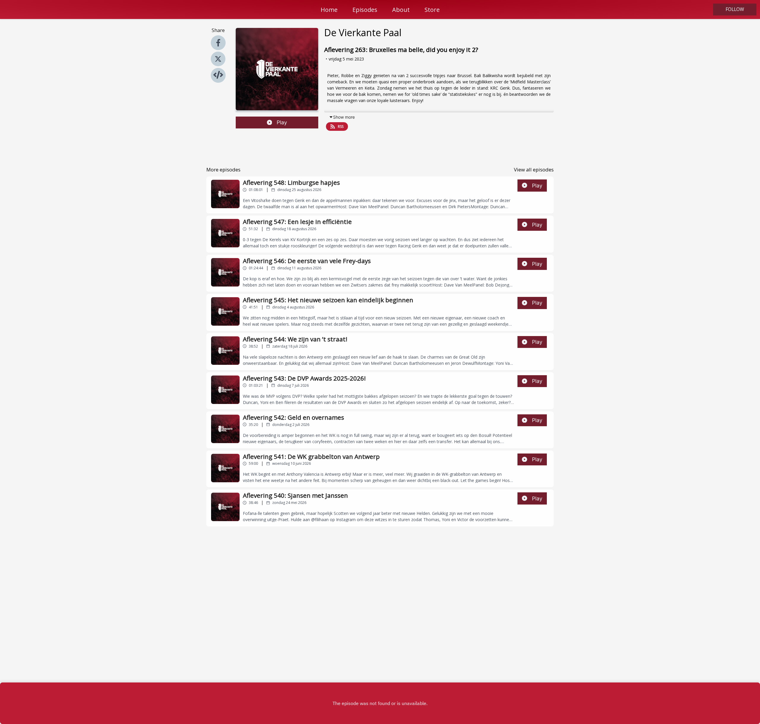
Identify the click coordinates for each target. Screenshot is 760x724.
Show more (344, 117)
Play (282, 122)
